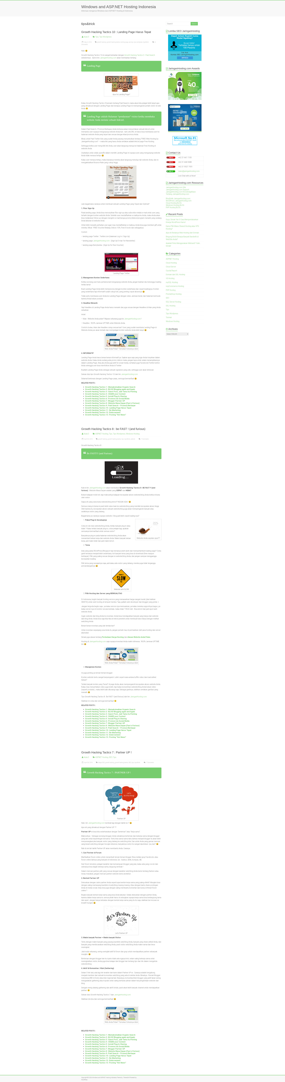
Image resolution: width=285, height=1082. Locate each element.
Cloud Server (171, 267)
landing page (124, 42)
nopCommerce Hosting (175, 286)
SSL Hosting (170, 306)
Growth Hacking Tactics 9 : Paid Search (139, 55)
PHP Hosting (171, 290)
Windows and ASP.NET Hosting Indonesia (118, 6)
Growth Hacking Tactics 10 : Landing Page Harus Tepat (116, 32)
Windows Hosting (132, 434)
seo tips (131, 42)
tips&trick (146, 42)
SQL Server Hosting (173, 302)
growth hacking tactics (113, 42)
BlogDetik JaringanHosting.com (178, 198)
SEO (110, 757)
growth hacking (101, 42)
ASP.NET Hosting (101, 434)
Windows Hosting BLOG (175, 205)
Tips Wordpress (105, 37)
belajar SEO (101, 762)
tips (123, 439)
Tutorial (169, 317)
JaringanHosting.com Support (177, 190)
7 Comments (145, 439)
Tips (97, 37)
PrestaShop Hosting (173, 294)
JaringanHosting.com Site (176, 187)
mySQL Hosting (172, 282)
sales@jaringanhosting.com (189, 171)
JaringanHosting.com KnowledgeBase (181, 192)
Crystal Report (171, 271)
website (133, 439)
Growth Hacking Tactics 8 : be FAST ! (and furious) (113, 429)
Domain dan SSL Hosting (175, 274)
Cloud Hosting (171, 263)
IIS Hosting (170, 278)
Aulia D (86, 37)
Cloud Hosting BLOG (173, 203)
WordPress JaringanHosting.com (178, 201)
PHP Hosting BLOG (173, 207)
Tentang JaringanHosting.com (177, 194)
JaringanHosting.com (108, 58)
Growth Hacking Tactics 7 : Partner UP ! (106, 752)
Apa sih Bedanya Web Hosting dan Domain (182, 233)
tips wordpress (138, 42)
